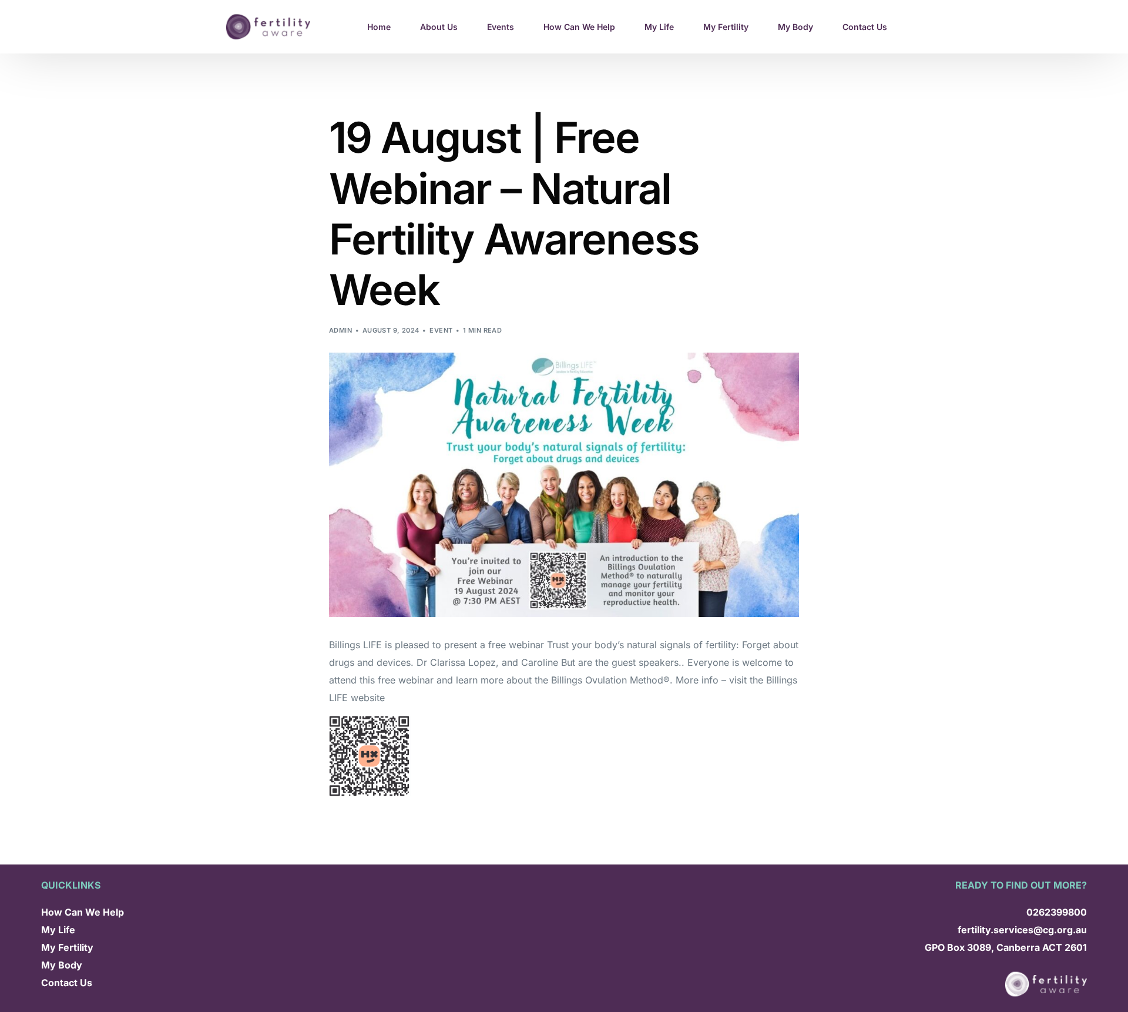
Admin (340, 330)
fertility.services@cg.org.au (1022, 930)
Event (440, 330)
